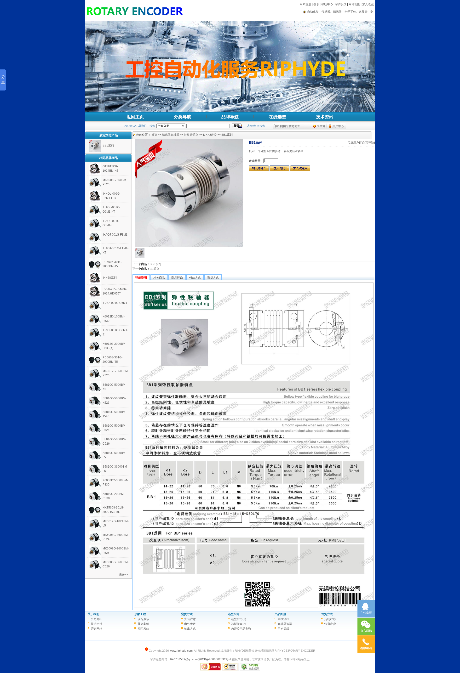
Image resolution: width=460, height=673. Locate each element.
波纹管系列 (191, 134)
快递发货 (330, 624)
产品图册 (280, 614)
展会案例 (143, 624)
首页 (154, 134)
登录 (316, 4)
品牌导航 (230, 116)
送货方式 (327, 614)
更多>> (123, 574)
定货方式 (187, 614)
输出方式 (190, 628)
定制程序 (330, 619)
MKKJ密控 (210, 134)
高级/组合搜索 (256, 126)
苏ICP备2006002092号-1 (214, 659)
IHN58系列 (110, 277)
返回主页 (135, 116)
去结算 (321, 126)
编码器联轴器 (170, 134)
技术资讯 (324, 116)
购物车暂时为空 (290, 126)
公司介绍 (96, 619)
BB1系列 (108, 145)
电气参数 (190, 624)
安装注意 (190, 619)
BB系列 (154, 269)
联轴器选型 (285, 624)
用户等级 (283, 628)
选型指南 (233, 614)
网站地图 (354, 4)
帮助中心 (327, 4)
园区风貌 (143, 628)
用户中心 (338, 126)
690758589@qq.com (184, 659)
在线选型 (277, 116)
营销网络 (96, 628)
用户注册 (305, 4)
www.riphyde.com (181, 650)
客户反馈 (340, 4)
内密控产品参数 (241, 628)
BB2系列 (155, 264)
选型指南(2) (238, 624)
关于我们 (93, 614)
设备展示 (143, 619)
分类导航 (182, 116)
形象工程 (140, 614)
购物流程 (283, 619)
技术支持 (96, 624)
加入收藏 (368, 4)
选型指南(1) (238, 619)
